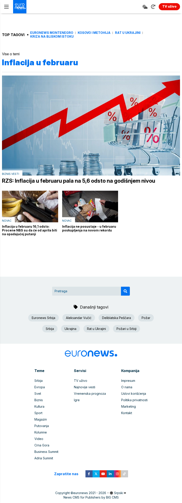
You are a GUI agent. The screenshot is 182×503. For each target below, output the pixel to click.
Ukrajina (70, 329)
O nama (126, 387)
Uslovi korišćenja (133, 393)
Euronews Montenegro (51, 33)
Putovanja (41, 426)
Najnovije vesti (84, 387)
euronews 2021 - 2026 (89, 493)
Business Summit (46, 452)
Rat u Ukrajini (127, 33)
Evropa (39, 387)
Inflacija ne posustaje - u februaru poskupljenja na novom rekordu (89, 228)
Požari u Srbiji (126, 329)
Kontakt (126, 413)
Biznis (38, 400)
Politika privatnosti (134, 400)
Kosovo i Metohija (94, 33)
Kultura (39, 406)
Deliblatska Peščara (116, 318)
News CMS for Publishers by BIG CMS (91, 497)
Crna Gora (41, 445)
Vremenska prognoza (90, 393)
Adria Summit (43, 458)
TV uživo (80, 380)
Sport (38, 413)
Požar (146, 318)
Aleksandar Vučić (78, 318)
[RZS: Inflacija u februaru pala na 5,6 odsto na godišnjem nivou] (91, 126)
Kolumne (40, 432)
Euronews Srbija (43, 318)
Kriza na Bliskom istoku (52, 36)
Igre (77, 400)
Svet (37, 393)
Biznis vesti (10, 174)
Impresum (128, 380)
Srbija (50, 329)
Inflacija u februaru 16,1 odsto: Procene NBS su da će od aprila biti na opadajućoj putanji (29, 230)
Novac (7, 220)
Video (38, 439)
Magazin (40, 419)
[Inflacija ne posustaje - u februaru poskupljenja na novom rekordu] (90, 206)
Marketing (128, 406)
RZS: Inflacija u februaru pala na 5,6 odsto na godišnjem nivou (78, 181)
